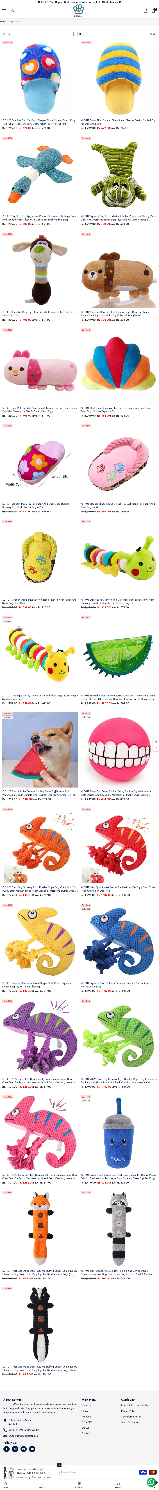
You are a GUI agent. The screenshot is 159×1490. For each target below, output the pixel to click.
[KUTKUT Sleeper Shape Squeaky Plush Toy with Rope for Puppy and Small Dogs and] (119, 462)
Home (3, 21)
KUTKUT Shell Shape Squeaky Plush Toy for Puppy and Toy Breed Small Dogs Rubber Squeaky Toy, (116, 409)
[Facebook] (6, 1449)
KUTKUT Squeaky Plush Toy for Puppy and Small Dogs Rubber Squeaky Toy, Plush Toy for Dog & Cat (35, 505)
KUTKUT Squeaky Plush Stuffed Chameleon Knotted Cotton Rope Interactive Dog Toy (115, 985)
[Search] (13, 11)
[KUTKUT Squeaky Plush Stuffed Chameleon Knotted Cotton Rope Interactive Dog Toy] (119, 941)
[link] (42, 1485)
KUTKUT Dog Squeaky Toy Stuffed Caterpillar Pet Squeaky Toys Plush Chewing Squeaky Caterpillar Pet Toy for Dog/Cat (117, 601)
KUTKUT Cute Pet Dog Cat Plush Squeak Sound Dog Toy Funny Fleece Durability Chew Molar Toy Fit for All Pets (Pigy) (39, 409)
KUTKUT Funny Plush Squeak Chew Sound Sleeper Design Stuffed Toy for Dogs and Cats (118, 122)
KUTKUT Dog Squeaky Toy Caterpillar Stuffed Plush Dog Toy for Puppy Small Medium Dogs (40, 697)
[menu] (4, 11)
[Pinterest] (23, 1449)
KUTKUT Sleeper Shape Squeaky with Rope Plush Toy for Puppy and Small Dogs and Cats (39, 601)
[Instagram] (15, 1449)
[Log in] (146, 11)
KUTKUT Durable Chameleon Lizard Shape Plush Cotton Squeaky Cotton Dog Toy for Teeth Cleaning (36, 985)
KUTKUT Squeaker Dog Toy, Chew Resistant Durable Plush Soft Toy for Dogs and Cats (40, 313)
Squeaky (14, 21)
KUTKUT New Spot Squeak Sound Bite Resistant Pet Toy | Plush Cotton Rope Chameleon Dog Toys (118, 889)
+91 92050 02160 (29, 1430)
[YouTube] (32, 1449)
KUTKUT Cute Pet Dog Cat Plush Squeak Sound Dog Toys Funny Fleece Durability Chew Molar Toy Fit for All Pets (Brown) (115, 313)
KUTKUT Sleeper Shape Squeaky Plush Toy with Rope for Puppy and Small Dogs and (118, 505)
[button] (75, 34)
